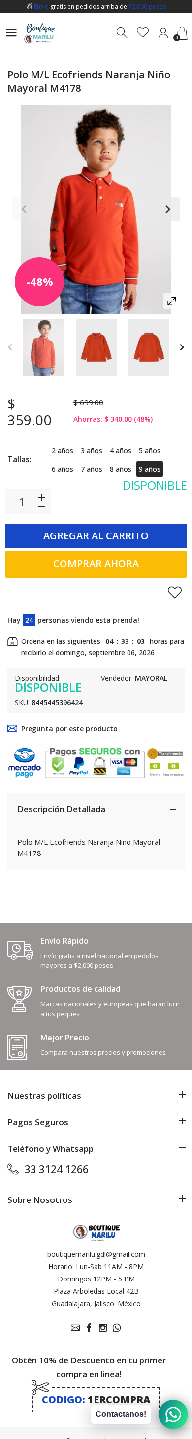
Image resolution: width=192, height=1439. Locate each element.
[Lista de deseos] (143, 33)
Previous (24, 209)
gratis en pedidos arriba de (100, 6)
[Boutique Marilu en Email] (75, 1327)
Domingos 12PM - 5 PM (96, 1278)
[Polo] (43, 347)
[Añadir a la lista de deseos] (174, 592)
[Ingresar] (163, 33)
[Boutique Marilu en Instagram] (103, 1327)
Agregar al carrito (96, 535)
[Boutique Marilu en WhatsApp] (117, 1327)
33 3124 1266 (57, 1169)
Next (167, 209)
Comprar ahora (96, 563)
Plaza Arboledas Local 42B (96, 1291)
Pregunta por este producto (69, 728)
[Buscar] (123, 33)
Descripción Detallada (61, 809)
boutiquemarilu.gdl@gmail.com (96, 1254)
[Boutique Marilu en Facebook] (89, 1327)
